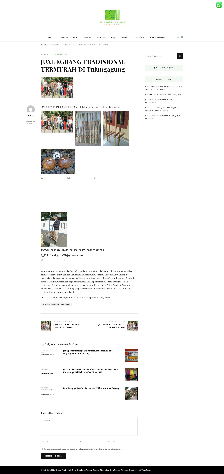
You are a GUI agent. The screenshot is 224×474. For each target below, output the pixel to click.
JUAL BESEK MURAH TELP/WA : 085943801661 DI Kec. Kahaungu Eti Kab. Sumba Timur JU (91, 371)
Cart (75, 37)
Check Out (86, 37)
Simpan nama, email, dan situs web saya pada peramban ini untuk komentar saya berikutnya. (83, 449)
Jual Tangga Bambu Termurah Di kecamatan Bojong (91, 388)
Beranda (47, 37)
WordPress (146, 470)
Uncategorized (61, 54)
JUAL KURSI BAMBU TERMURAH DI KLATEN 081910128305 (162, 101)
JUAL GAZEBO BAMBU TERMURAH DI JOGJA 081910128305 (162, 117)
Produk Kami (62, 37)
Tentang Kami (138, 37)
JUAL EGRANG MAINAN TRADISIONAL (56, 304)
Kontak (124, 37)
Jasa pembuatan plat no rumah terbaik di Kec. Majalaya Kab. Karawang (88, 352)
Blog (113, 37)
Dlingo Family (61, 470)
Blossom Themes (121, 470)
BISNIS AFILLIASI (158, 37)
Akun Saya (101, 37)
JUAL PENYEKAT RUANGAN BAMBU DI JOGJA (163, 94)
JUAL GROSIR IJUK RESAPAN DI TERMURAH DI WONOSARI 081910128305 (163, 87)
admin (31, 116)
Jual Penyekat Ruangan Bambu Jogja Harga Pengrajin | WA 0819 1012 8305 (163, 109)
